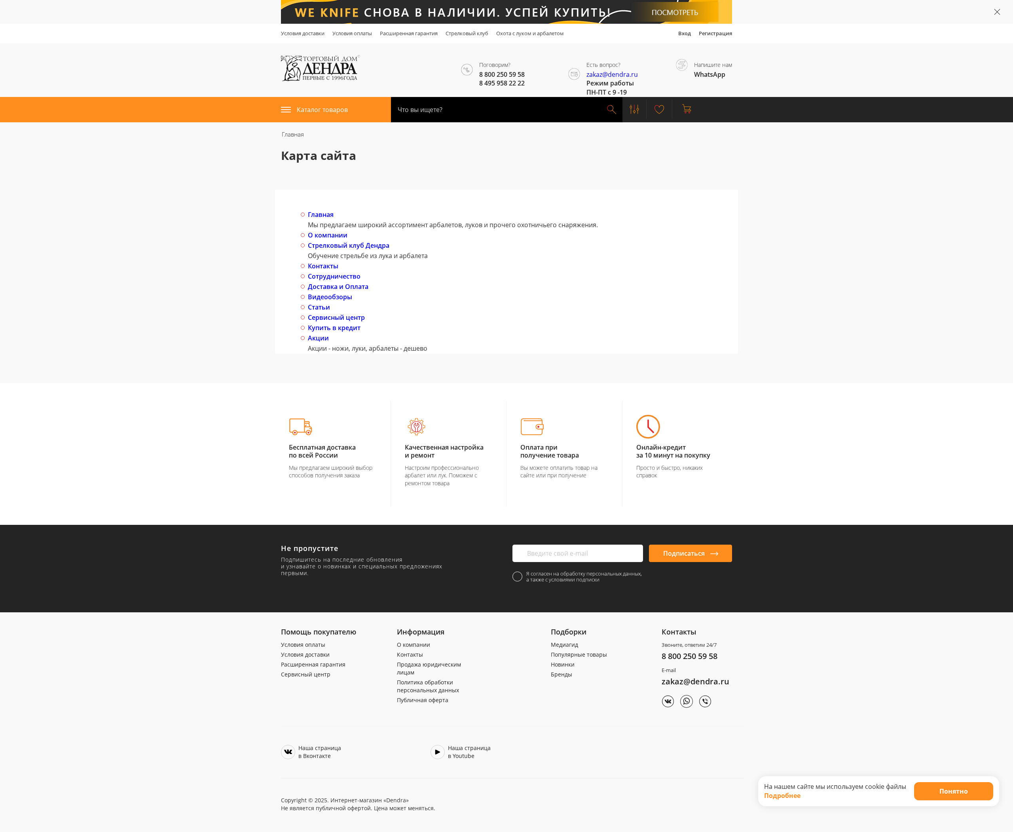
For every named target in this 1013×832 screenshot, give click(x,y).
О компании (327, 235)
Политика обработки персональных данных (428, 686)
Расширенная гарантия (409, 33)
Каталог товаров (322, 109)
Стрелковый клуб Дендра (348, 245)
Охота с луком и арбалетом (530, 33)
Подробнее (782, 795)
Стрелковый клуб (467, 33)
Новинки (563, 664)
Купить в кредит (334, 327)
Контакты (323, 266)
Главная (321, 214)
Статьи (319, 307)
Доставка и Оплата (338, 286)
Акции (318, 338)
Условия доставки (302, 33)
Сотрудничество (334, 276)
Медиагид (564, 644)
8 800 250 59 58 (689, 656)
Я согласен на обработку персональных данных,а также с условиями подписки (584, 577)
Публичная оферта (422, 700)
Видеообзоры (330, 297)
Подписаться (684, 553)
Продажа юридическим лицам (429, 668)
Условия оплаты (352, 33)
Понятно (953, 791)
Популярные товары (579, 654)
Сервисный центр (336, 317)
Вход (684, 33)
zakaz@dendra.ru (612, 74)
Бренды (561, 674)
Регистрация (715, 33)
